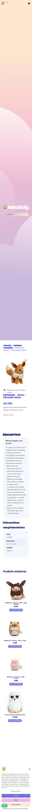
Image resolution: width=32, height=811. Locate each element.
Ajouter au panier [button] (16, 609)
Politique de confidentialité (21, 808)
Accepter (16, 795)
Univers (18, 345)
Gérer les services (15, 791)
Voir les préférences (16, 804)
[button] (29, 769)
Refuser (16, 800)
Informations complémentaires (14, 525)
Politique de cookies (8, 808)
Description (11, 434)
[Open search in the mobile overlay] (16, 214)
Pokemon (8, 348)
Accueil (8, 345)
